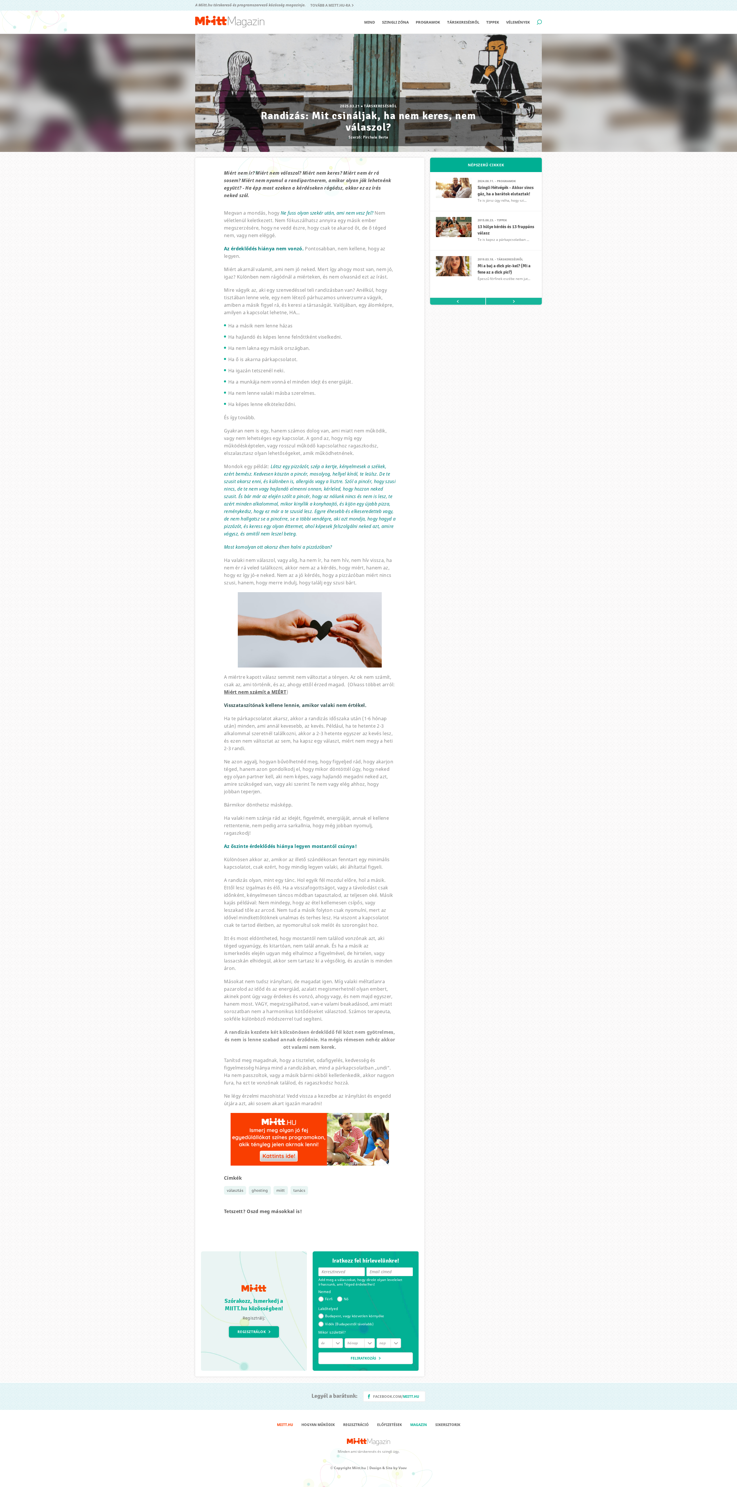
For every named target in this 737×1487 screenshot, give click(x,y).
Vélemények (518, 22)
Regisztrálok (252, 1331)
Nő (346, 1299)
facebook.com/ (396, 1396)
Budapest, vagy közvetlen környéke (354, 1315)
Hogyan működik (318, 1424)
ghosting (260, 1190)
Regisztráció (356, 1424)
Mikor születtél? (331, 1332)
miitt (280, 1190)
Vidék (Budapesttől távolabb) (349, 1324)
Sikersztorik (447, 1424)
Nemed (324, 1292)
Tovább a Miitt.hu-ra (330, 5)
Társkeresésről (463, 22)
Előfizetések (389, 1424)
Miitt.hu (285, 1424)
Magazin (418, 1424)
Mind (369, 22)
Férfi (329, 1299)
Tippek (492, 22)
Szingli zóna (395, 22)
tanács (299, 1190)
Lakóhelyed (328, 1309)
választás (235, 1190)
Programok (428, 22)
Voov (402, 1467)
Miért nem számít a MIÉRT (255, 692)
